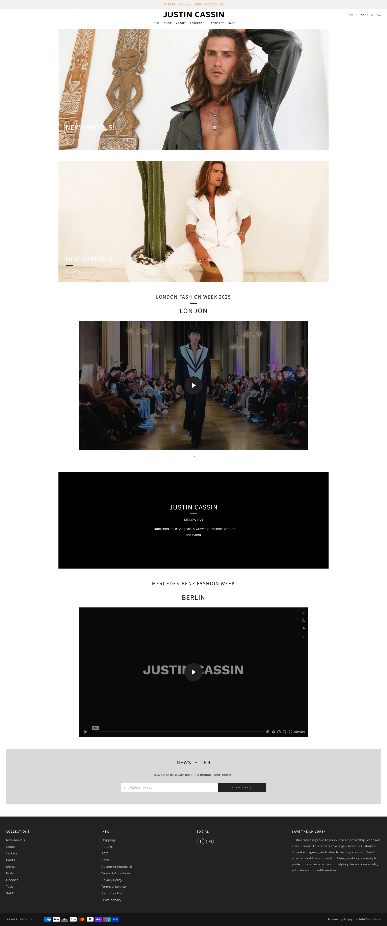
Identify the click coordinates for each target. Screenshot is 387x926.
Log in (353, 14)
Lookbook (198, 23)
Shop (168, 23)
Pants (10, 860)
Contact (217, 23)
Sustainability (111, 900)
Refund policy (111, 893)
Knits (10, 873)
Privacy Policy (111, 880)
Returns (107, 847)
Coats (10, 847)
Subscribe (240, 787)
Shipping (108, 840)
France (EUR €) (18, 919)
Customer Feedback (116, 867)
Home (156, 23)
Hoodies (12, 880)
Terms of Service (113, 887)
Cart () (367, 15)
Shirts (10, 867)
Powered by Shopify (340, 919)
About (181, 23)
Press (105, 860)
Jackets (11, 853)
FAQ (104, 853)
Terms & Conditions (115, 873)
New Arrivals (15, 840)
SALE (231, 23)
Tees (9, 887)
